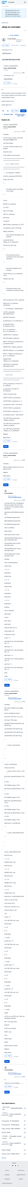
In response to (14, 496)
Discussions (5, 6)
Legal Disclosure (21, 1174)
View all (4, 1158)
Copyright (7, 1174)
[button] (3, 45)
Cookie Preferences (7, 1183)
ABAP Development (7, 53)
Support (21, 1179)
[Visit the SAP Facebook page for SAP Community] (9, 1165)
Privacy (7, 1170)
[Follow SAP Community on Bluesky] (12, 1165)
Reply (6, 446)
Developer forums (13, 14)
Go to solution (14, 35)
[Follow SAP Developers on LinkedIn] (18, 1165)
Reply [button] (23, 110)
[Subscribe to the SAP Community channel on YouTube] (15, 1165)
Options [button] (25, 31)
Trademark (7, 1179)
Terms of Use (21, 1170)
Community (11, 2)
